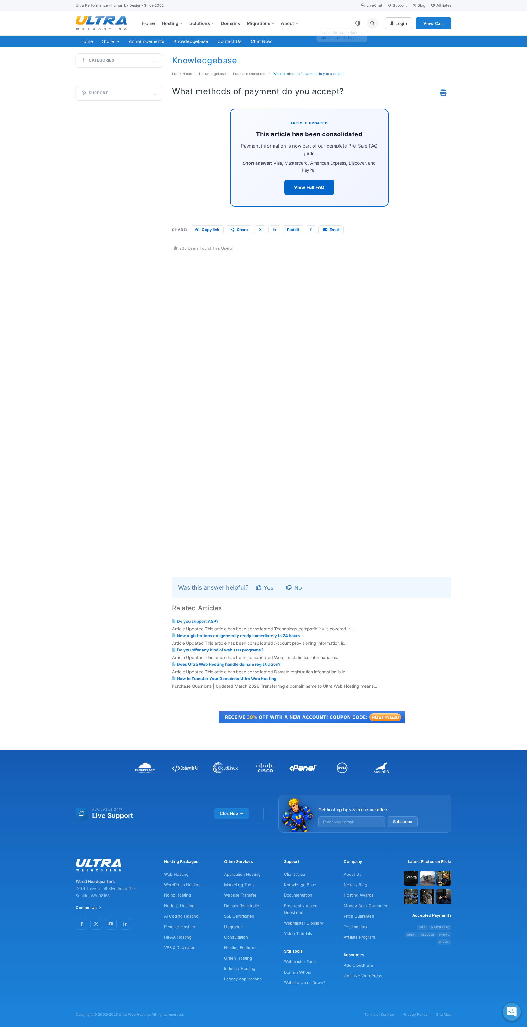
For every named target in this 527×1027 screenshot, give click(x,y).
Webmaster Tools (300, 961)
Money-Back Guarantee (366, 905)
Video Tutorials (298, 933)
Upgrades (233, 926)
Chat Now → (231, 813)
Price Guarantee (359, 916)
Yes (268, 587)
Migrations (258, 23)
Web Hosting (176, 874)
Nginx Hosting (177, 895)
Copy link (210, 229)
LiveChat (374, 5)
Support (400, 5)
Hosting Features (240, 947)
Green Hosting (238, 958)
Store (109, 41)
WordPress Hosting (182, 884)
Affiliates (443, 5)
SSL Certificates (239, 916)
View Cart (433, 23)
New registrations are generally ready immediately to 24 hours (238, 635)
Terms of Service (379, 1014)
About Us (352, 874)
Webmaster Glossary (303, 923)
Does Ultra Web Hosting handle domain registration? (228, 664)
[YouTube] (111, 924)
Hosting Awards (359, 895)
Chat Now (261, 41)
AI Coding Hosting (181, 916)
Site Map (443, 1014)
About (287, 23)
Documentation (298, 895)
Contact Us (229, 41)
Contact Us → (88, 907)
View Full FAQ (309, 187)
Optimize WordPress (363, 975)
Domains (230, 23)
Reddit (293, 229)
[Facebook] (81, 924)
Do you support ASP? (197, 621)
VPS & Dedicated (179, 947)
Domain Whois (297, 972)
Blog (421, 5)
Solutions (199, 23)
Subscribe (402, 821)
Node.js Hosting (179, 905)
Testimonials (355, 926)
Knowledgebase (191, 41)
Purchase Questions (249, 74)
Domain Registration (243, 905)
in (274, 229)
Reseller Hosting (179, 926)
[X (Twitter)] (96, 924)
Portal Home (182, 74)
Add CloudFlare (358, 965)
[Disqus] (312, 328)
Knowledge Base (300, 884)
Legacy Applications (243, 978)
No (297, 587)
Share (242, 229)
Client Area (294, 874)
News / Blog (355, 884)
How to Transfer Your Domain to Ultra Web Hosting (226, 678)
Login (401, 23)
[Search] (372, 23)
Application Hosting (242, 874)
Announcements (146, 41)
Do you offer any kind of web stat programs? (220, 649)
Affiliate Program (359, 937)
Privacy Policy (415, 1014)
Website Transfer (240, 895)
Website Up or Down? (304, 982)
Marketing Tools (239, 884)
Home (148, 23)
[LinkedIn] (125, 924)
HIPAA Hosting (178, 937)
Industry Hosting (239, 968)
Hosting (170, 23)
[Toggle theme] (357, 23)
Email (334, 229)
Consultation (236, 937)
